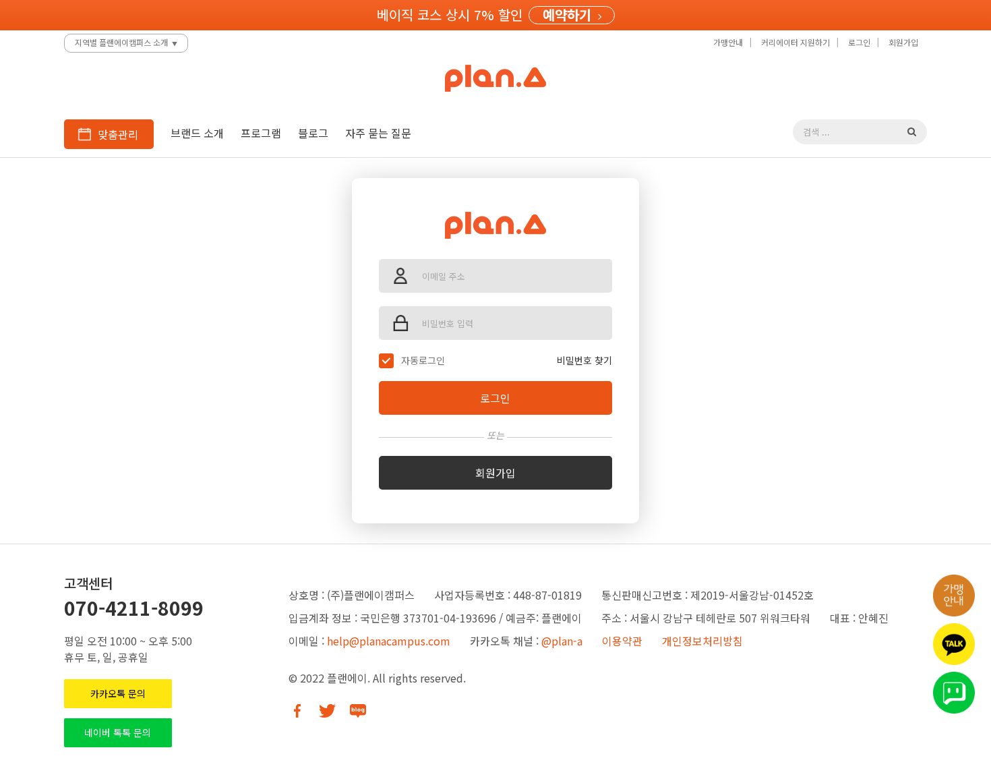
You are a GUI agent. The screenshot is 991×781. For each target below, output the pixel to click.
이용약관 (622, 641)
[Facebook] (297, 710)
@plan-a (561, 641)
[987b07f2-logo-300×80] (495, 216)
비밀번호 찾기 (584, 360)
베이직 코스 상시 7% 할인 (449, 14)
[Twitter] (327, 710)
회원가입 (495, 473)
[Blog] (357, 710)
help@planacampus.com (388, 641)
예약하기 (567, 15)
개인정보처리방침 (702, 641)
